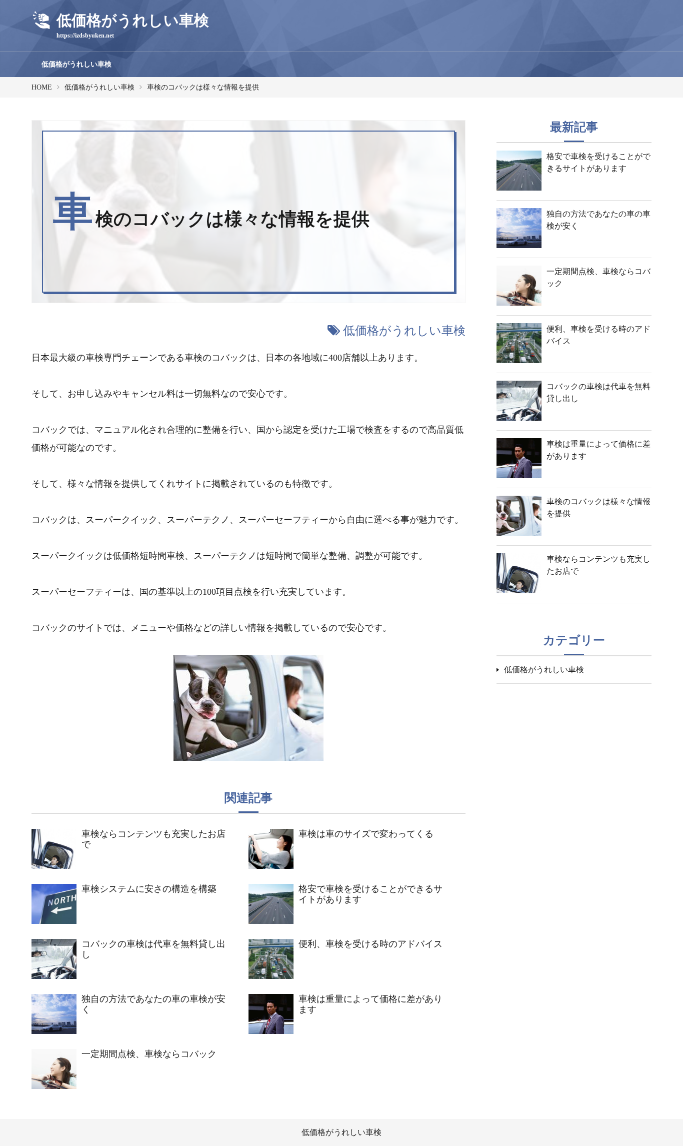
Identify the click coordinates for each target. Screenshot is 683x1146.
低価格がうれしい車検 (77, 64)
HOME (42, 87)
